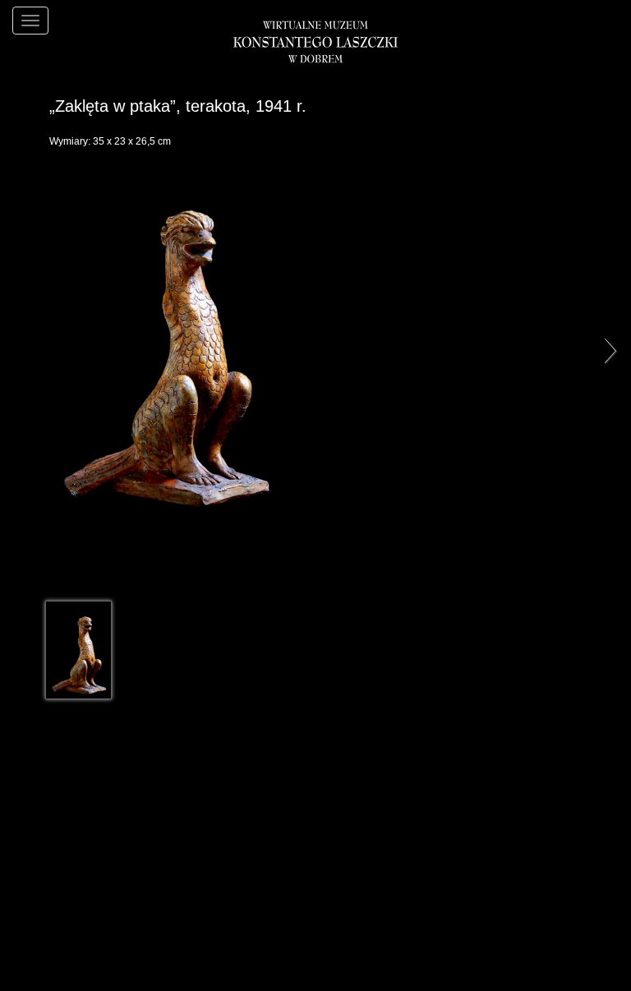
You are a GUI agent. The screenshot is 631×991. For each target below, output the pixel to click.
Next (606, 350)
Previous (24, 350)
